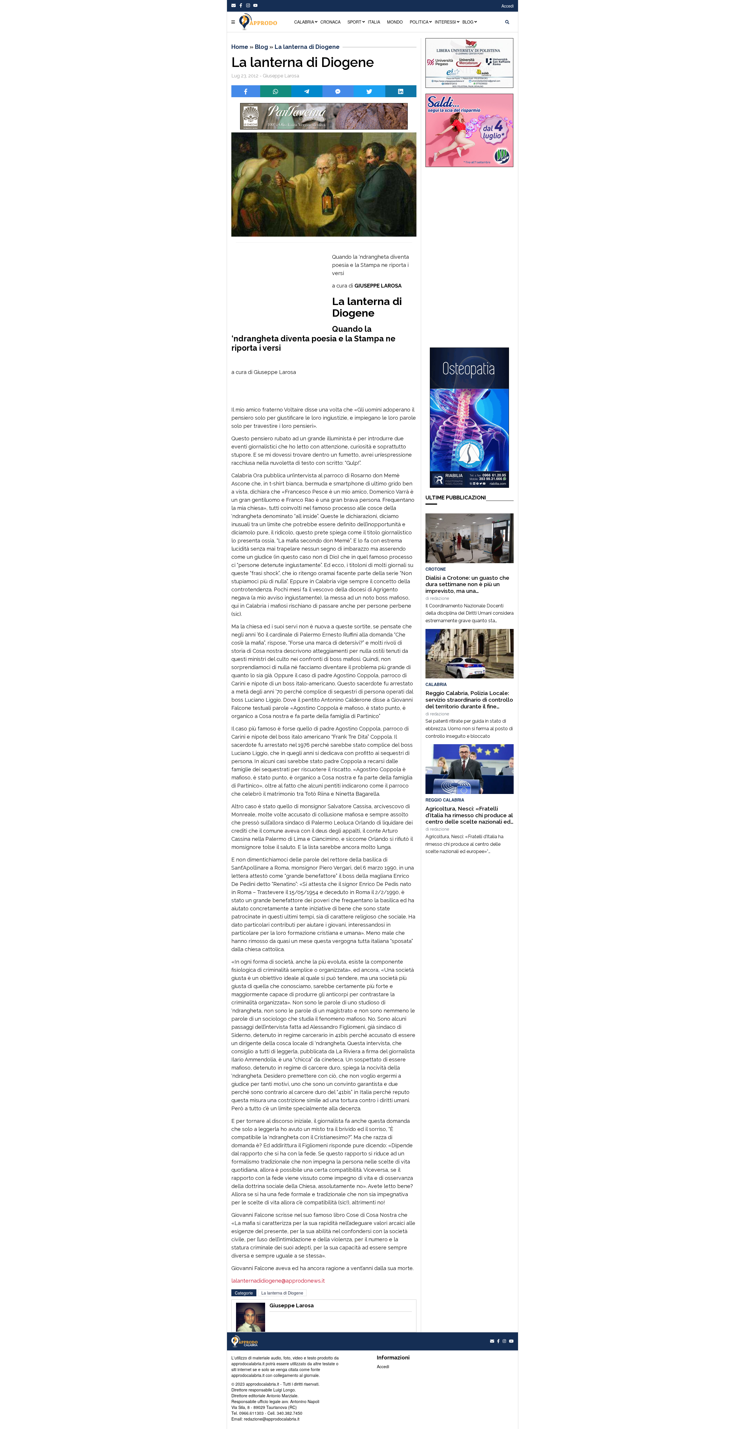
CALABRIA (304, 22)
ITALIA (374, 22)
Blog (261, 46)
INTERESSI (445, 22)
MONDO (395, 22)
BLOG (467, 22)
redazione (439, 598)
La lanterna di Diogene (307, 46)
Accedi (507, 6)
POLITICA (419, 22)
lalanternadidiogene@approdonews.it (278, 1281)
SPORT (354, 22)
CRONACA (330, 22)
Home (239, 46)
